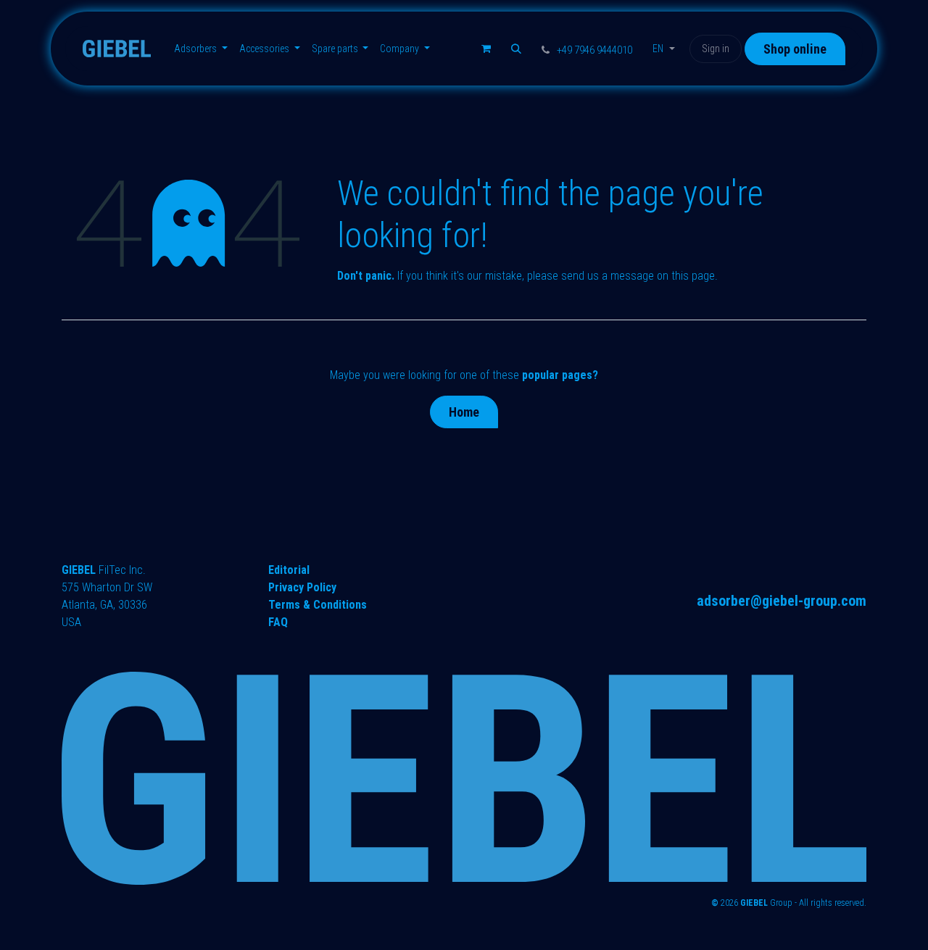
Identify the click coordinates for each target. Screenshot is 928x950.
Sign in (715, 48)
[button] (516, 48)
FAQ (278, 622)
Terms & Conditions (317, 605)
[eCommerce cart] (486, 48)
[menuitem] (200, 49)
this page (693, 276)
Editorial (289, 570)
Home (464, 412)
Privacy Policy (302, 587)
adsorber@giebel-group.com (781, 600)
